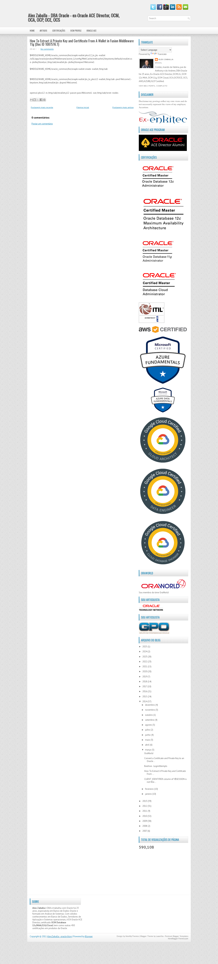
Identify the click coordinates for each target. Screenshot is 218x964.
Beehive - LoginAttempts (155, 766)
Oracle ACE (91, 30)
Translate (162, 54)
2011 (145, 811)
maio (148, 739)
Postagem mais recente (42, 107)
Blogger (89, 936)
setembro (150, 719)
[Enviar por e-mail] (31, 99)
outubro (149, 714)
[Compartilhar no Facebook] (41, 99)
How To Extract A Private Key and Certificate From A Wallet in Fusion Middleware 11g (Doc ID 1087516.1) (82, 42)
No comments (47, 49)
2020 (145, 671)
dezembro (150, 704)
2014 (145, 701)
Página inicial (82, 107)
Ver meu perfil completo (153, 86)
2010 (145, 816)
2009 (145, 821)
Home (32, 30)
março (148, 749)
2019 (145, 676)
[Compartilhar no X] (38, 99)
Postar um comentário (42, 123)
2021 (145, 666)
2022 (145, 661)
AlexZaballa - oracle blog (59, 936)
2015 (145, 696)
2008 (145, 826)
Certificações (58, 30)
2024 (145, 651)
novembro (150, 709)
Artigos (43, 30)
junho (148, 734)
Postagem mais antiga (123, 107)
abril (147, 744)
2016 (145, 691)
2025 (145, 646)
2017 (144, 686)
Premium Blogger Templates (176, 936)
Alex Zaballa (165, 59)
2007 (144, 830)
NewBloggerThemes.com (178, 938)
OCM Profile (75, 30)
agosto (148, 724)
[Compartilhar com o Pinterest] (44, 99)
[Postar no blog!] (34, 99)
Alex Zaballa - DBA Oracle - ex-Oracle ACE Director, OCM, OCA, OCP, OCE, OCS (74, 17)
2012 (145, 806)
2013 (145, 801)
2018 (145, 681)
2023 (145, 656)
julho (148, 729)
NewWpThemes (132, 936)
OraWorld (148, 753)
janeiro (148, 793)
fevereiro (149, 789)
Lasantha (160, 936)
